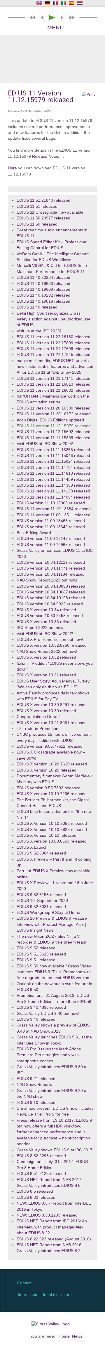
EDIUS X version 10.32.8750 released (52, 645)
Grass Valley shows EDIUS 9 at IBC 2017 (54, 1150)
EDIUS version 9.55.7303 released (48, 788)
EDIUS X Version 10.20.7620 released (52, 764)
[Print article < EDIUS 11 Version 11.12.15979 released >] (88, 94)
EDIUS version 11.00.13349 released (51, 527)
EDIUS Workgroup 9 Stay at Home (48, 912)
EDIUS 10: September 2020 (42, 900)
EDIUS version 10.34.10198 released (51, 598)
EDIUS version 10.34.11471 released (51, 568)
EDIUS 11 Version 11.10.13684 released (54, 509)
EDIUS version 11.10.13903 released (51, 503)
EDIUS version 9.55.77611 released (50, 746)
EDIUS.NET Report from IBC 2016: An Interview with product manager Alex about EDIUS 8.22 (52, 1227)
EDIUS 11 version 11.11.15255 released (53, 450)
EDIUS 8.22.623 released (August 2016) (54, 1239)
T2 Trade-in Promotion (37, 728)
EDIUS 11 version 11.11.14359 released (53, 485)
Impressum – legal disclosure (45, 1295)
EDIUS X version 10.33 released (46, 622)
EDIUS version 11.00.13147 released (51, 538)
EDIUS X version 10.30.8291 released (52, 705)
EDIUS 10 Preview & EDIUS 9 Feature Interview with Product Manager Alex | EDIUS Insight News (52, 924)
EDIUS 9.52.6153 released (41, 895)
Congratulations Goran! (38, 716)
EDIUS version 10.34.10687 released (51, 592)
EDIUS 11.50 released (37, 224)
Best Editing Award (34, 533)
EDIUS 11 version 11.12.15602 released (53, 432)
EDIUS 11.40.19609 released (43, 289)
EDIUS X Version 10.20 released (46, 770)
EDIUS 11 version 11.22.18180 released (53, 337)
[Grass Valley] (53, 1324)
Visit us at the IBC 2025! (39, 331)
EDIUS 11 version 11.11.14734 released (53, 467)
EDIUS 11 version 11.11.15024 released (53, 461)
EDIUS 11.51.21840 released (43, 200)
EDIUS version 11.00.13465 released (51, 521)
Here (12, 168)
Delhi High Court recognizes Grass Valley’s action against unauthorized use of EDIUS (53, 319)
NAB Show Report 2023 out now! (47, 580)
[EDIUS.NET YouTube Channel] (26, 3)
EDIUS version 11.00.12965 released (51, 544)
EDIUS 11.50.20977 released (43, 218)
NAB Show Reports (34, 1084)
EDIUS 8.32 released (36, 1197)
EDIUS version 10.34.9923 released (50, 604)
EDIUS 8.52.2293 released (41, 1156)
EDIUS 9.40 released (36, 1019)
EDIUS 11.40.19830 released (43, 283)
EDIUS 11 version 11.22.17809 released (53, 343)
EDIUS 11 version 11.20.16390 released (53, 408)
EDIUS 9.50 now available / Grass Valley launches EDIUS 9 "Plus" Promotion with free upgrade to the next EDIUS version (54, 972)
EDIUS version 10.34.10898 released (51, 586)
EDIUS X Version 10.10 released (46, 835)
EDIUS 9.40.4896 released (41, 1007)
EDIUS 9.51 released (36, 960)
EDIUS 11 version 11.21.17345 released (53, 354)
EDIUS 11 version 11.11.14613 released (53, 473)
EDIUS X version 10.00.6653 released (52, 841)
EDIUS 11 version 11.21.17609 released (53, 349)
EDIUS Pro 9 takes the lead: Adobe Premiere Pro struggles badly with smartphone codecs (49, 1055)
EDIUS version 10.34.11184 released (51, 574)
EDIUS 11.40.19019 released (43, 301)
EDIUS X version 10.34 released (46, 610)
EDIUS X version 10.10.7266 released (52, 794)
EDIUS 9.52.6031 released (41, 907)
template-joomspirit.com (103, 1249)
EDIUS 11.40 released (37, 307)
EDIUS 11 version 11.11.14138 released (53, 491)
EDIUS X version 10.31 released (46, 675)
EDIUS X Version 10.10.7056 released (52, 823)
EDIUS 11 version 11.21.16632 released (53, 390)
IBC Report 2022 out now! (40, 627)
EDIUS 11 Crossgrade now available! (51, 212)
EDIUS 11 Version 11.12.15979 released (54, 426)
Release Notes (45, 156)
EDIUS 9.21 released (36, 1079)
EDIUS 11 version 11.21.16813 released (53, 384)
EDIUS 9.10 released (36, 1102)
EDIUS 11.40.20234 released (43, 277)
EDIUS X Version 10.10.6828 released (52, 829)
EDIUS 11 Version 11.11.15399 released (53, 438)
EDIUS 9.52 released (36, 948)
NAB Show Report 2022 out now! (47, 651)
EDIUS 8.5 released (35, 1191)
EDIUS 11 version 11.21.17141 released (53, 378)
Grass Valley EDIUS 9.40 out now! (48, 1013)
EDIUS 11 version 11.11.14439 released (53, 479)
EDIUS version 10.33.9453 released (50, 616)
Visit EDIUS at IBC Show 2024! (45, 444)
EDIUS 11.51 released (37, 206)
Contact (24, 1283)
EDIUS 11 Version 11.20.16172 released (54, 414)
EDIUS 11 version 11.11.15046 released (53, 455)
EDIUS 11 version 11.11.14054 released (53, 497)
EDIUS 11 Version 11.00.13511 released (53, 515)
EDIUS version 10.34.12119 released (51, 562)
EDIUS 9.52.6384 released (41, 853)
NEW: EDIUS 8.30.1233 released (47, 1215)
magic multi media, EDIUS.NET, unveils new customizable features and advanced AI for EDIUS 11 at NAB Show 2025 (55, 367)
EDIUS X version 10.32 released (46, 657)
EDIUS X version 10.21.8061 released (52, 723)
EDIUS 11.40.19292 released (43, 295)
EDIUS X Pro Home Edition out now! (50, 639)
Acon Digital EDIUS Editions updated (50, 420)
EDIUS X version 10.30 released (46, 711)
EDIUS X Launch (32, 847)
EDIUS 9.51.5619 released (41, 954)
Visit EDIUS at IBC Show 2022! (45, 634)
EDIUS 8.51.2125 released (41, 1173)
